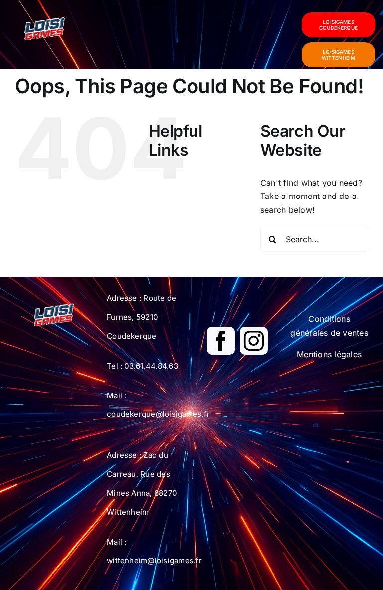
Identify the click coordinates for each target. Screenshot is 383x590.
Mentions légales (329, 354)
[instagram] (254, 341)
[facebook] (221, 341)
